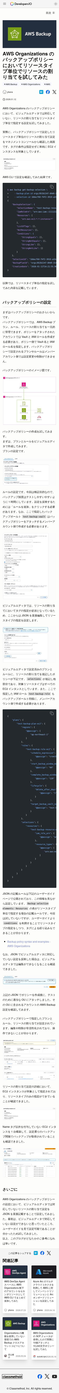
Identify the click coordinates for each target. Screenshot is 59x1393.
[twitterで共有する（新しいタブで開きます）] (54, 92)
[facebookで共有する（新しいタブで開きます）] (48, 92)
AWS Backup (11, 84)
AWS (48, 84)
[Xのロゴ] (47, 1376)
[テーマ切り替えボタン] (56, 4)
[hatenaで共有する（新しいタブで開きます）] (41, 92)
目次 (48, 13)
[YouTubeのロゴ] (54, 1376)
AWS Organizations (31, 84)
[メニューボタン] (4, 4)
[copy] (52, 187)
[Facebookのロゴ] (40, 1376)
